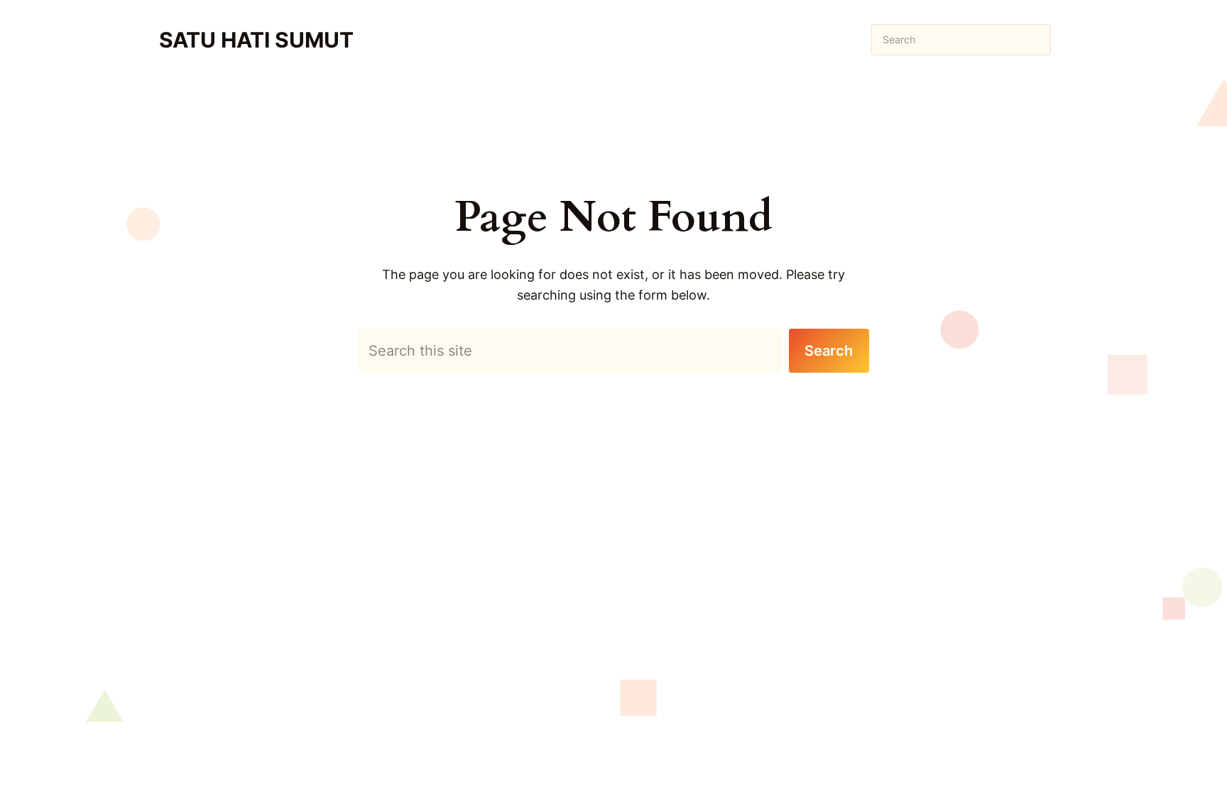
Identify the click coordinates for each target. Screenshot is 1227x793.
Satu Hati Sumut (256, 40)
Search (829, 350)
